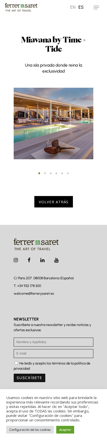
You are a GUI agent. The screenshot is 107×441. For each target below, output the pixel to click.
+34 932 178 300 (29, 286)
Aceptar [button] (65, 430)
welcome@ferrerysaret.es (34, 293)
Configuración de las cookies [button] (30, 430)
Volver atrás (53, 201)
